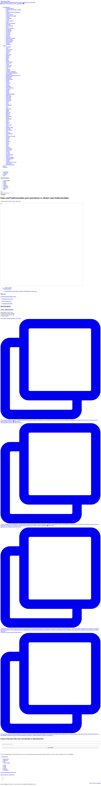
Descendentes (9, 74)
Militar (7, 111)
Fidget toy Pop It (9, 87)
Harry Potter (8, 96)
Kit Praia (8, 33)
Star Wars (8, 147)
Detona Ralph (9, 76)
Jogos (7, 27)
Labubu (7, 101)
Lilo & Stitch (9, 105)
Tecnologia (8, 44)
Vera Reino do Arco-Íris (11, 162)
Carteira (7, 13)
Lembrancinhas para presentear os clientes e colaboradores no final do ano (20, 291)
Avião (7, 53)
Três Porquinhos (9, 154)
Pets (7, 131)
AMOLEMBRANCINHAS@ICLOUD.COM (11, 2)
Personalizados (9, 130)
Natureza (8, 122)
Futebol (7, 92)
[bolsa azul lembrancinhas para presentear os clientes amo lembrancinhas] (42, 285)
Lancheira (8, 34)
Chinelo (7, 17)
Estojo (7, 22)
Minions (8, 113)
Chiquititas (8, 66)
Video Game (9, 163)
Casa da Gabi (9, 65)
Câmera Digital (9, 14)
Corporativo (6, 171)
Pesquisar (3, 194)
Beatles (7, 58)
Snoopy (7, 143)
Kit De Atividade (9, 28)
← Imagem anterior (7, 287)
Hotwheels (8, 99)
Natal (7, 121)
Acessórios (8, 46)
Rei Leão (8, 137)
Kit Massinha (9, 30)
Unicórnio (8, 159)
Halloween (8, 95)
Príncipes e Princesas (10, 136)
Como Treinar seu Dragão (11, 72)
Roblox (7, 138)
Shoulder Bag (9, 41)
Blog (4, 175)
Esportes (8, 85)
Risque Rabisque (9, 40)
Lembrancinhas (6, 7)
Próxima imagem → (7, 289)
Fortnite (7, 90)
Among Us (8, 50)
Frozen (7, 91)
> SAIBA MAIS (4, 756)
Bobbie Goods (9, 61)
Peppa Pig (8, 128)
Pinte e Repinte (9, 39)
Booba (7, 60)
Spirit (7, 146)
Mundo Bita (8, 118)
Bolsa (7, 11)
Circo (7, 68)
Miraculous (8, 116)
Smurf (7, 142)
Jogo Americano (9, 25)
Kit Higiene (8, 29)
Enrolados (8, 82)
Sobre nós (5, 187)
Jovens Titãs (8, 100)
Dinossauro (8, 77)
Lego (7, 102)
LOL (7, 106)
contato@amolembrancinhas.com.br (8, 296)
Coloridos (8, 70)
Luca (7, 107)
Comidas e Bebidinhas (11, 71)
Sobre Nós (5, 173)
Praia (7, 134)
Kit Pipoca (8, 32)
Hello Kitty (8, 97)
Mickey (7, 110)
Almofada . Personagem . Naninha (13, 9)
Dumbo (7, 80)
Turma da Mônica (10, 157)
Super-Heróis (9, 149)
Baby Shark (8, 54)
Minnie (7, 115)
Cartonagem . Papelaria (11, 15)
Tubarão (8, 156)
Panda (7, 126)
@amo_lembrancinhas (6, 301)
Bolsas (4, 165)
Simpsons (8, 141)
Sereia (7, 139)
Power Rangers (9, 133)
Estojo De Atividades (10, 23)
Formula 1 (8, 89)
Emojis (7, 81)
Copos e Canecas (10, 20)
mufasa (98, 783)
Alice (7, 48)
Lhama (7, 103)
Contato (5, 174)
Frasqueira (8, 24)
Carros (7, 64)
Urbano (7, 161)
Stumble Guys (9, 148)
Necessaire (8, 37)
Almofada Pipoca (10, 8)
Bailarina (8, 55)
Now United (8, 125)
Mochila (8, 35)
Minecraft (8, 112)
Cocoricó (8, 69)
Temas (4, 45)
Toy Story (8, 153)
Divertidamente (9, 79)
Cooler (7, 19)
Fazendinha (8, 86)
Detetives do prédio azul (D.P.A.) (13, 75)
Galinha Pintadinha (10, 94)
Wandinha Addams (10, 164)
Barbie (7, 56)
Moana (7, 117)
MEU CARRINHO (19, 3)
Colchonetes (8, 18)
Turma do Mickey (10, 158)
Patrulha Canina (9, 127)
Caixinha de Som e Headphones (13, 12)
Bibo (7, 59)
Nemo (7, 123)
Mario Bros (8, 108)
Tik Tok (7, 152)
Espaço (7, 84)
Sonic (7, 144)
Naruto (7, 120)
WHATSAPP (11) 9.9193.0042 (28, 2)
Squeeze (8, 43)
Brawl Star (8, 63)
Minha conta (6, 759)
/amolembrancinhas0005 (6, 303)
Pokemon (8, 132)
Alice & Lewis (9, 49)
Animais (8, 51)
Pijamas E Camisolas (10, 38)
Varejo (4, 184)
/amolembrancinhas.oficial (7, 298)
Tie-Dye (8, 151)
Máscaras (5, 167)
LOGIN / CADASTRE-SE (7, 3)
